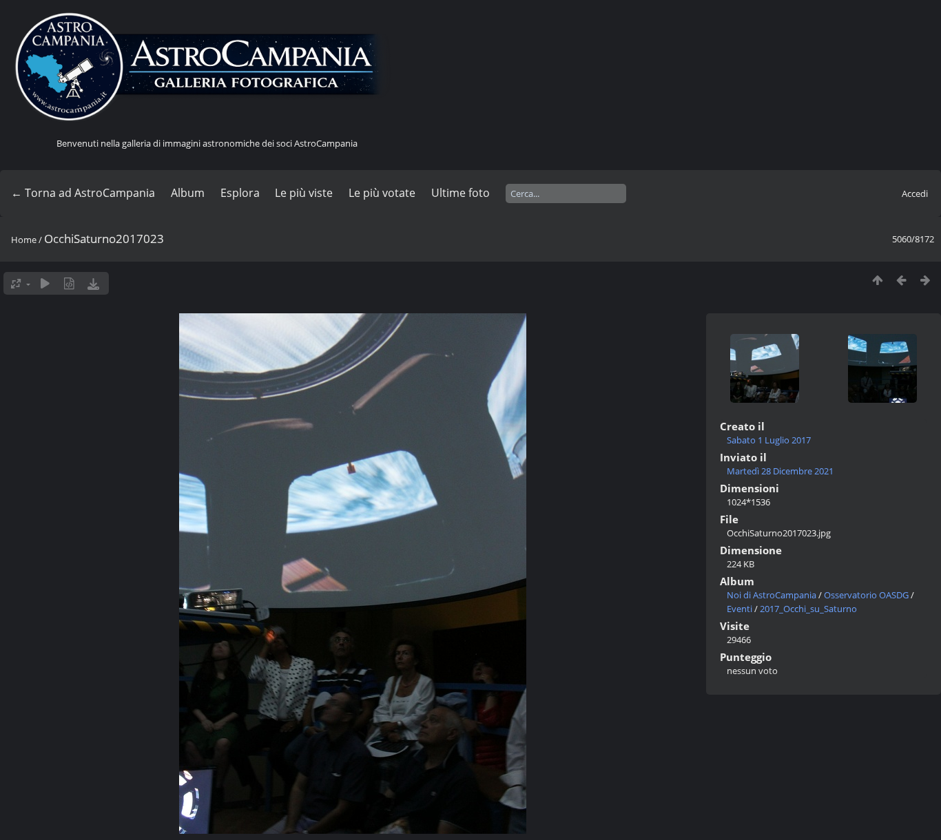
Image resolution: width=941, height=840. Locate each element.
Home (24, 239)
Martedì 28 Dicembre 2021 (780, 471)
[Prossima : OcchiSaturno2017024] (925, 280)
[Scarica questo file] (93, 283)
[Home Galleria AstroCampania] (206, 67)
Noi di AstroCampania (771, 595)
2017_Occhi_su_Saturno (808, 608)
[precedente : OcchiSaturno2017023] (901, 280)
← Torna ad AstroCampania (83, 192)
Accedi (915, 193)
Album (188, 192)
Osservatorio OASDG (866, 595)
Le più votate (382, 192)
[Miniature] (877, 280)
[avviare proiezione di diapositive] (45, 283)
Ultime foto (460, 192)
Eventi (739, 608)
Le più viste (304, 192)
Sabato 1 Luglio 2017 (769, 440)
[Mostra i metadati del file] (69, 283)
